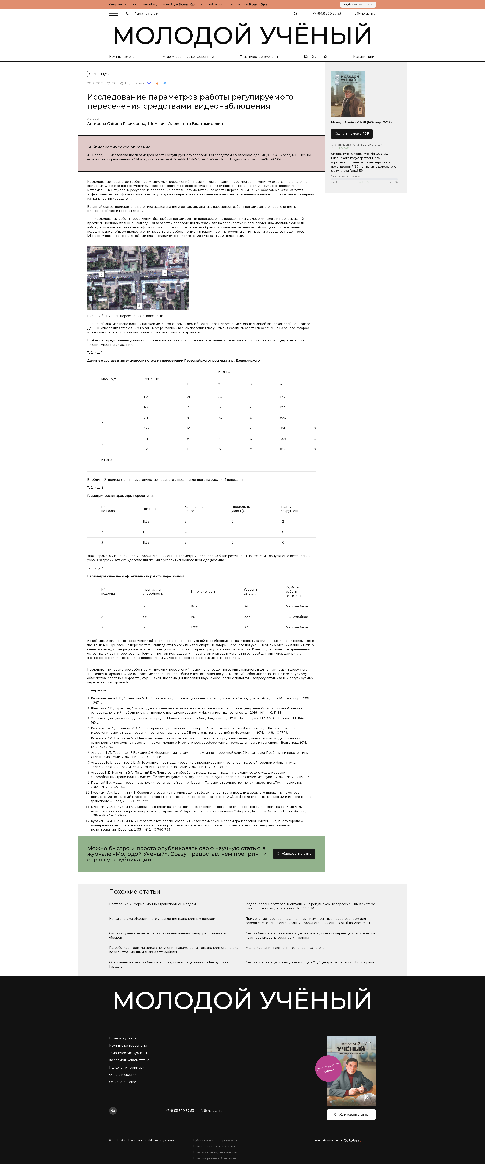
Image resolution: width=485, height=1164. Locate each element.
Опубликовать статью (358, 4)
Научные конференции (128, 1045)
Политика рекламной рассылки (214, 1158)
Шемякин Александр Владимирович (185, 123)
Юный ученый (315, 57)
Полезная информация (128, 1067)
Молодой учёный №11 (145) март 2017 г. (362, 122)
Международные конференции (188, 57)
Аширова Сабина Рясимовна (116, 123)
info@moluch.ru (363, 13)
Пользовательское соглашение (214, 1146)
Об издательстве (122, 1082)
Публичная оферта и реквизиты (215, 1140)
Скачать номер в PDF (352, 133)
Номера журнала (122, 1038)
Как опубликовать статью (129, 1060)
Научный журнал (122, 57)
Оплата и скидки (123, 1075)
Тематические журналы (259, 57)
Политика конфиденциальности (215, 1152)
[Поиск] (295, 13)
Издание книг (364, 57)
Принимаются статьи (327, 1067)
